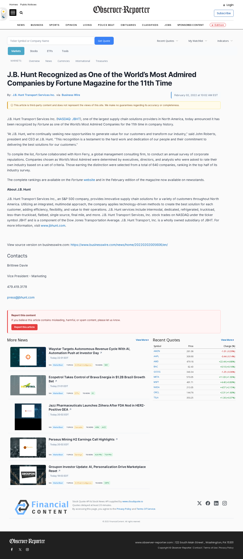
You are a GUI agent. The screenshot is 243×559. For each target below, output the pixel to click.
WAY (106, 365)
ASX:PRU (98, 455)
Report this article (24, 327)
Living (87, 25)
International (82, 61)
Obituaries (128, 25)
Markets (16, 51)
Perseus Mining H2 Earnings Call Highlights (83, 439)
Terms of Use (210, 547)
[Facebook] (208, 507)
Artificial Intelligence (83, 365)
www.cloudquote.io (132, 501)
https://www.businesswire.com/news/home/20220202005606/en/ (119, 245)
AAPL (156, 356)
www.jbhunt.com (53, 225)
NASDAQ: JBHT (68, 119)
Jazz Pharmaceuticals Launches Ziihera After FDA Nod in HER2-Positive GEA (97, 407)
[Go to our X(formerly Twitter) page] (19, 550)
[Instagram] (224, 507)
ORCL (156, 392)
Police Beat (106, 25)
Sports (54, 25)
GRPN (106, 483)
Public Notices (28, 4)
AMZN (157, 351)
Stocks (34, 51)
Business (37, 25)
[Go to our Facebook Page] (11, 550)
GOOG (157, 371)
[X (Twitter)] (199, 507)
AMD (156, 361)
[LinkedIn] (216, 507)
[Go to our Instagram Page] (27, 550)
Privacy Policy (124, 508)
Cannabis (78, 427)
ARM (97, 427)
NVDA (157, 387)
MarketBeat (58, 365)
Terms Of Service (146, 508)
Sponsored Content (190, 25)
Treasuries (102, 61)
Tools (65, 51)
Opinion (71, 25)
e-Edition (218, 25)
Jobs (167, 25)
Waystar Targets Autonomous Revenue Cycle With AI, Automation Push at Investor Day (89, 351)
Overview (34, 61)
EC (93, 393)
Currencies (64, 61)
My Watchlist (195, 41)
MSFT (156, 382)
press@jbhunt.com (21, 297)
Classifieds (150, 25)
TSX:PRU (108, 455)
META (156, 376)
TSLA (156, 397)
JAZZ (104, 427)
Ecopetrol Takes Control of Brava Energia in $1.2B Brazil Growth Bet (97, 379)
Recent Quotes (165, 41)
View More (141, 339)
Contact (197, 547)
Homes (13, 4)
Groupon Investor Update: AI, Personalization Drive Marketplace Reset (97, 469)
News (21, 25)
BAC (156, 366)
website (89, 180)
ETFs (50, 51)
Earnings (78, 455)
